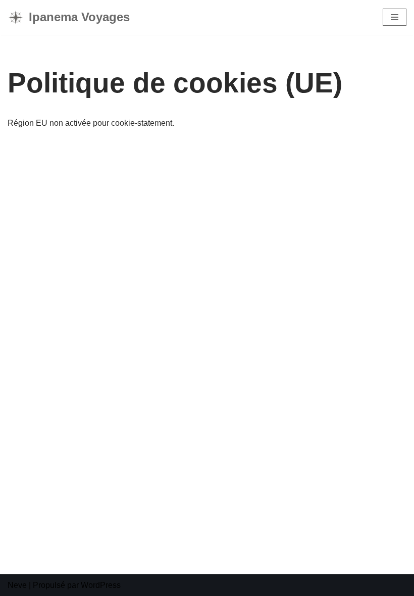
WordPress (101, 585)
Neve (17, 585)
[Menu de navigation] (394, 17)
